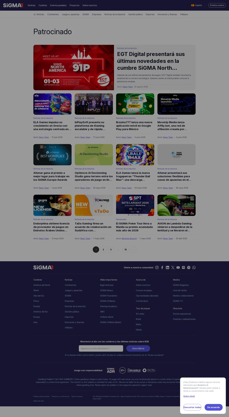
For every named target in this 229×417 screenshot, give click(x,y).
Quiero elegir (189, 396)
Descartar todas (192, 407)
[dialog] (114, 208)
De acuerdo (213, 407)
